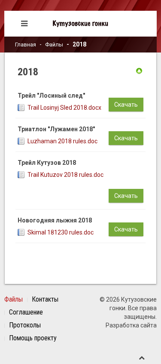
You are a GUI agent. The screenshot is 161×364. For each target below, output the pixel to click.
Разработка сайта (131, 325)
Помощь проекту (33, 338)
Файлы (54, 44)
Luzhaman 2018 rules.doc (62, 141)
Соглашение (26, 312)
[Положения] (139, 70)
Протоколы (25, 325)
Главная (25, 44)
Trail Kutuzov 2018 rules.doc (65, 174)
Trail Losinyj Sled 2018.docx (64, 107)
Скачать (126, 104)
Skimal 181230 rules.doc (60, 232)
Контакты (45, 299)
